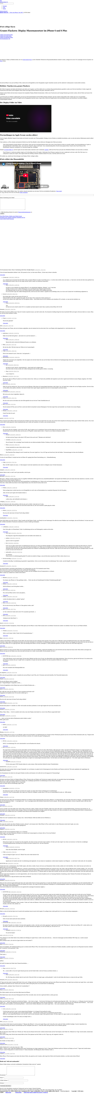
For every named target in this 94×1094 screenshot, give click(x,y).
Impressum (8, 1092)
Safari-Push (27, 1092)
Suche (4, 8)
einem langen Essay (27, 59)
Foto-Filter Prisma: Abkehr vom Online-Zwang (11, 216)
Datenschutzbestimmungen (24, 212)
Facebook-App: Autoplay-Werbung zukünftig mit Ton (12, 217)
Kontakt (5, 6)
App (4, 7)
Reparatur (11, 218)
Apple (1, 218)
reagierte (46, 149)
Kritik (7, 218)
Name (2, 1077)
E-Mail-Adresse (4, 1080)
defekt (4, 218)
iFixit (1, 61)
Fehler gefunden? (24, 192)
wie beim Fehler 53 (8, 149)
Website (2, 1083)
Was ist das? (59, 191)
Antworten (2, 274)
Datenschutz (18, 1092)
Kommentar (3, 1075)
